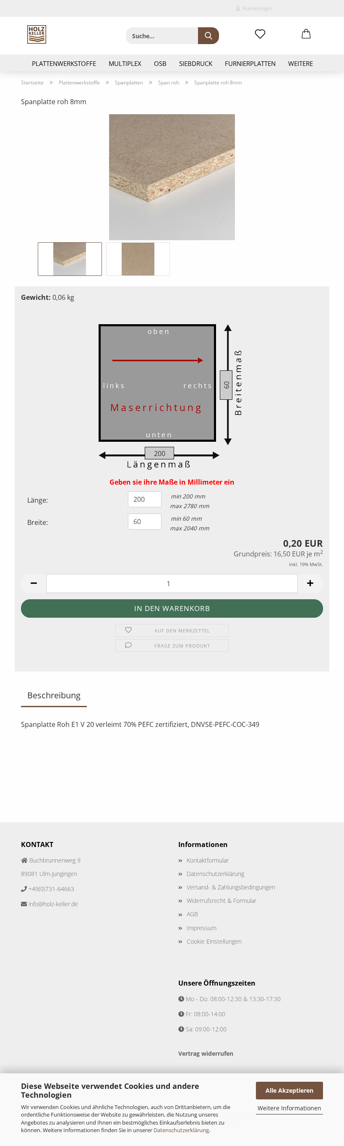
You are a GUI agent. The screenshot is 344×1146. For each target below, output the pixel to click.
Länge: (37, 500)
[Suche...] (208, 35)
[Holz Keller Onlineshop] (36, 34)
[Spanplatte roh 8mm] (172, 176)
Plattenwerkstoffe (64, 63)
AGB (192, 914)
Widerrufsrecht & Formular (221, 901)
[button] (306, 34)
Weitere (300, 63)
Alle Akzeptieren (289, 1090)
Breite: (37, 522)
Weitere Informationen (289, 1108)
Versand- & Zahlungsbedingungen (231, 887)
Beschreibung (54, 695)
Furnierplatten (250, 63)
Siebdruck (195, 63)
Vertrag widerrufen (205, 1053)
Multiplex (125, 63)
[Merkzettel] (260, 34)
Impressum (201, 928)
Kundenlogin (256, 8)
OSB (160, 63)
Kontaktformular (208, 860)
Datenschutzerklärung (181, 1130)
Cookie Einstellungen (214, 941)
